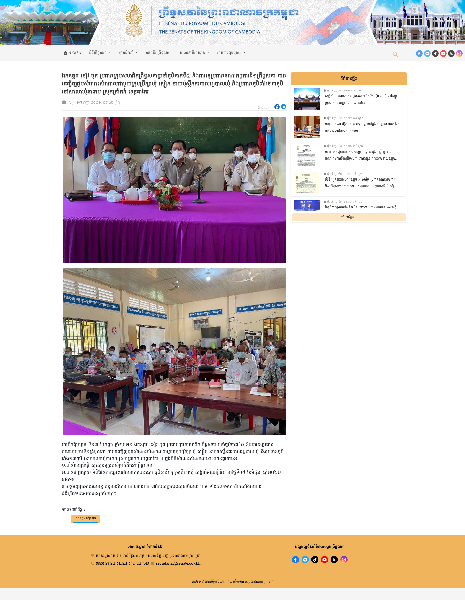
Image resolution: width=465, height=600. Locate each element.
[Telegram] (427, 53)
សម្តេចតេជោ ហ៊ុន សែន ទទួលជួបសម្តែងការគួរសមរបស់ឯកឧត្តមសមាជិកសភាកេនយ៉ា (362, 128)
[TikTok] (435, 53)
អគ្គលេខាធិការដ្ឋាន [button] (192, 52)
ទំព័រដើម (74, 53)
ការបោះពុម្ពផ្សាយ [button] (230, 52)
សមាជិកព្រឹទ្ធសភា (158, 52)
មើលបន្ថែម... (348, 217)
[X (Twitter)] (451, 53)
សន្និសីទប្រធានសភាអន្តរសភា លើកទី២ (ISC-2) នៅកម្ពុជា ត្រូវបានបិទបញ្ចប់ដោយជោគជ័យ (362, 100)
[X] (334, 559)
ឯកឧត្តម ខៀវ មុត (86, 518)
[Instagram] (459, 53)
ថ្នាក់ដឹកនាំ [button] (127, 52)
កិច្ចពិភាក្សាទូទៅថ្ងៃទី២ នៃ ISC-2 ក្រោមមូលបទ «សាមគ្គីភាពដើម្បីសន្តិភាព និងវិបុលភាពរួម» (360, 211)
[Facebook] (419, 53)
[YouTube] (443, 53)
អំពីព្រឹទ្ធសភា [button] (98, 52)
